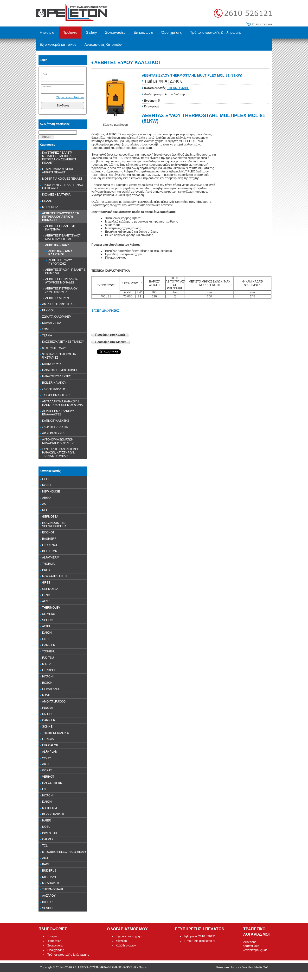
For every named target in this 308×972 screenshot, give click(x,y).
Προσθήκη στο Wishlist (110, 342)
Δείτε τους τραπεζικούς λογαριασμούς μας (255, 946)
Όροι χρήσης (55, 950)
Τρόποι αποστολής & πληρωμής (68, 954)
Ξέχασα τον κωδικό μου (70, 97)
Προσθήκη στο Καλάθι (110, 334)
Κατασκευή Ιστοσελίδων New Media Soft (242, 967)
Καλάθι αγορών (262, 24)
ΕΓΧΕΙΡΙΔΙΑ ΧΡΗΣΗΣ (105, 310)
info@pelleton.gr (204, 941)
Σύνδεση (63, 105)
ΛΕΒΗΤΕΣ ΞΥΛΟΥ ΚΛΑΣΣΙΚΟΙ (127, 62)
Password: (47, 86)
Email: (45, 74)
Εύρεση (46, 136)
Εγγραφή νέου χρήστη (130, 936)
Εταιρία (52, 936)
